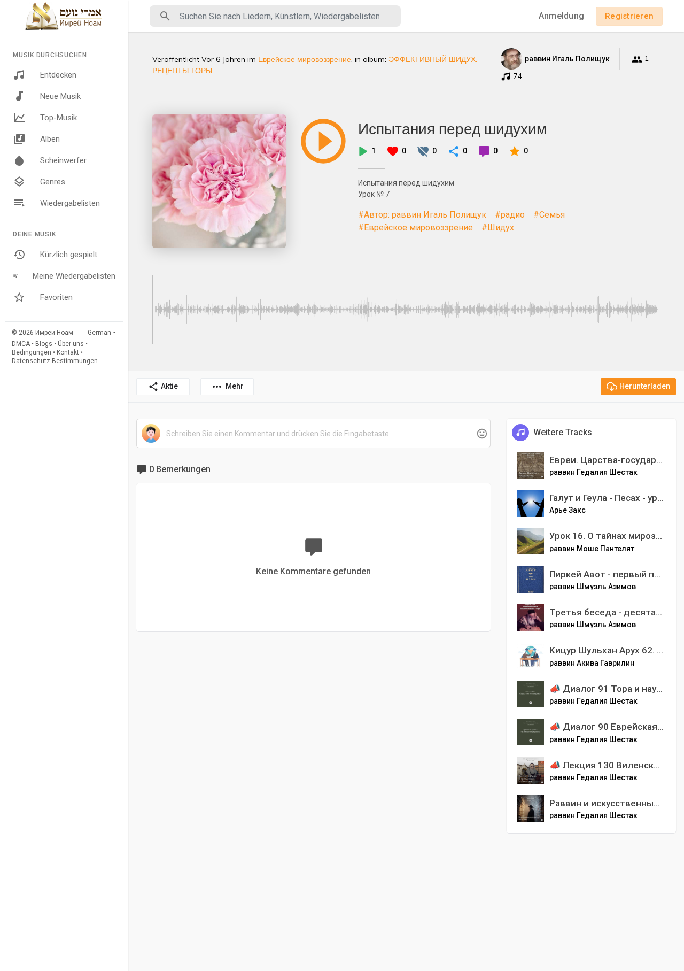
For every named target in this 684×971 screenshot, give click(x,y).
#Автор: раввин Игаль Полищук (422, 215)
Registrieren (629, 16)
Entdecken (58, 75)
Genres (52, 182)
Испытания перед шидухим (452, 128)
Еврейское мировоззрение (304, 59)
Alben (50, 139)
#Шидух (497, 227)
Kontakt (68, 352)
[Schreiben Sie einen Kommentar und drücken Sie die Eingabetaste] (313, 434)
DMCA (21, 344)
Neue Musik (60, 96)
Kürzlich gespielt (68, 254)
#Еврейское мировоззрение (415, 227)
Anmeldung (561, 16)
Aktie (169, 386)
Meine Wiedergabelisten (74, 276)
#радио (510, 215)
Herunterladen (644, 386)
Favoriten (56, 297)
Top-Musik (58, 117)
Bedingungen (31, 352)
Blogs (43, 344)
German (99, 332)
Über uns (71, 344)
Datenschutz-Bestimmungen (55, 361)
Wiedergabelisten (70, 203)
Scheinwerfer (63, 160)
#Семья (549, 215)
